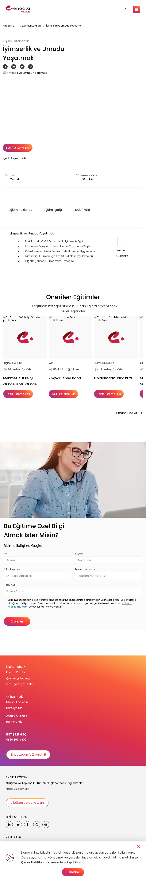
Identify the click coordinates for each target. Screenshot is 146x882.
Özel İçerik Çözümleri (20, 684)
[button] (136, 9)
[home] (18, 9)
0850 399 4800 (16, 740)
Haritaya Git (14, 708)
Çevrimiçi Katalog (30, 25)
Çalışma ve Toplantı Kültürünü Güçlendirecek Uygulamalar (44, 783)
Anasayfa (8, 25)
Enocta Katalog (16, 672)
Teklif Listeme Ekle (18, 148)
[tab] (20, 210)
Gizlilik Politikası (13, 837)
